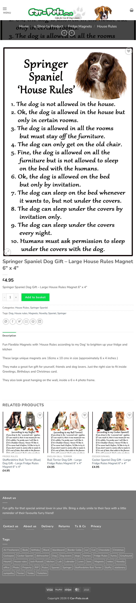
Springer (61, 313)
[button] (6, 10)
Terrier (20, 573)
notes (110, 561)
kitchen (50, 561)
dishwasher (42, 555)
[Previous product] (72, 33)
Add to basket (35, 297)
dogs (77, 555)
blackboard (58, 550)
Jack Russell (36, 561)
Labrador (69, 561)
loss (89, 561)
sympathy (8, 573)
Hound (7, 561)
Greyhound (126, 555)
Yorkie (30, 573)
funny (114, 555)
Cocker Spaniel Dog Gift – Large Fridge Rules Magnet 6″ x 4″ (111, 461)
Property (27, 567)
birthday (35, 550)
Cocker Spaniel (25, 555)
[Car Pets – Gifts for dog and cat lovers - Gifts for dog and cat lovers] (70, 10)
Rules (45, 567)
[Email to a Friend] (26, 322)
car (86, 550)
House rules (20, 313)
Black (46, 550)
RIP (37, 567)
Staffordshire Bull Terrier (88, 567)
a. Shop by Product (48, 26)
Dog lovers (65, 555)
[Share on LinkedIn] (40, 322)
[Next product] (64, 33)
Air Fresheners (11, 550)
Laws (81, 561)
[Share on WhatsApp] (6, 322)
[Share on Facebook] (13, 322)
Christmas (118, 550)
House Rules (107, 26)
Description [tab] (9, 335)
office (6, 567)
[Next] (133, 445)
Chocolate (104, 550)
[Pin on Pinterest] (33, 322)
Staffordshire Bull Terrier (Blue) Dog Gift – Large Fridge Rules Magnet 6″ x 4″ (21, 463)
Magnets (33, 313)
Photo (16, 567)
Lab (60, 561)
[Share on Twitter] (19, 322)
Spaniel (52, 313)
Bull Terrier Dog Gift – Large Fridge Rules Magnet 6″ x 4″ (64, 461)
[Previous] (2, 445)
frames (87, 555)
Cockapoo (8, 555)
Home (24, 26)
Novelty (43, 313)
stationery (120, 567)
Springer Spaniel (39, 307)
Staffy (108, 567)
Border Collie (75, 550)
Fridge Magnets (80, 26)
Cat (93, 550)
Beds (25, 550)
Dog (11, 313)
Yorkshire (42, 573)
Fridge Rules (100, 555)
